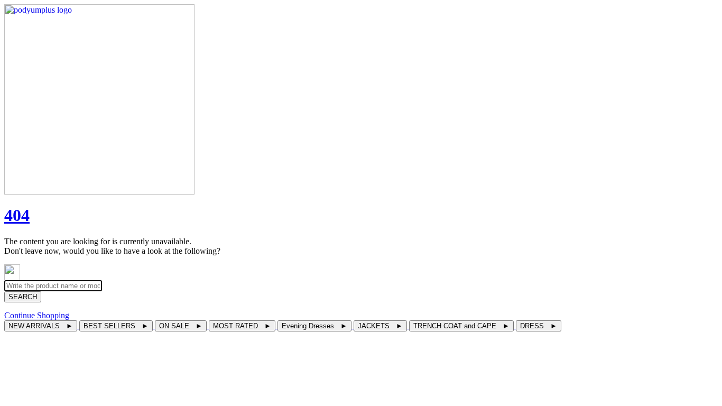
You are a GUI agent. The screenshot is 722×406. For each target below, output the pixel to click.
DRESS (538, 326)
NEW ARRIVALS (40, 326)
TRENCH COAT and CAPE (461, 326)
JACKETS (380, 326)
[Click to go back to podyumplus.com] (361, 99)
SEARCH (22, 297)
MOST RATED (242, 326)
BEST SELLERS (116, 326)
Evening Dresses (314, 326)
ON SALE (180, 326)
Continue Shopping (36, 315)
